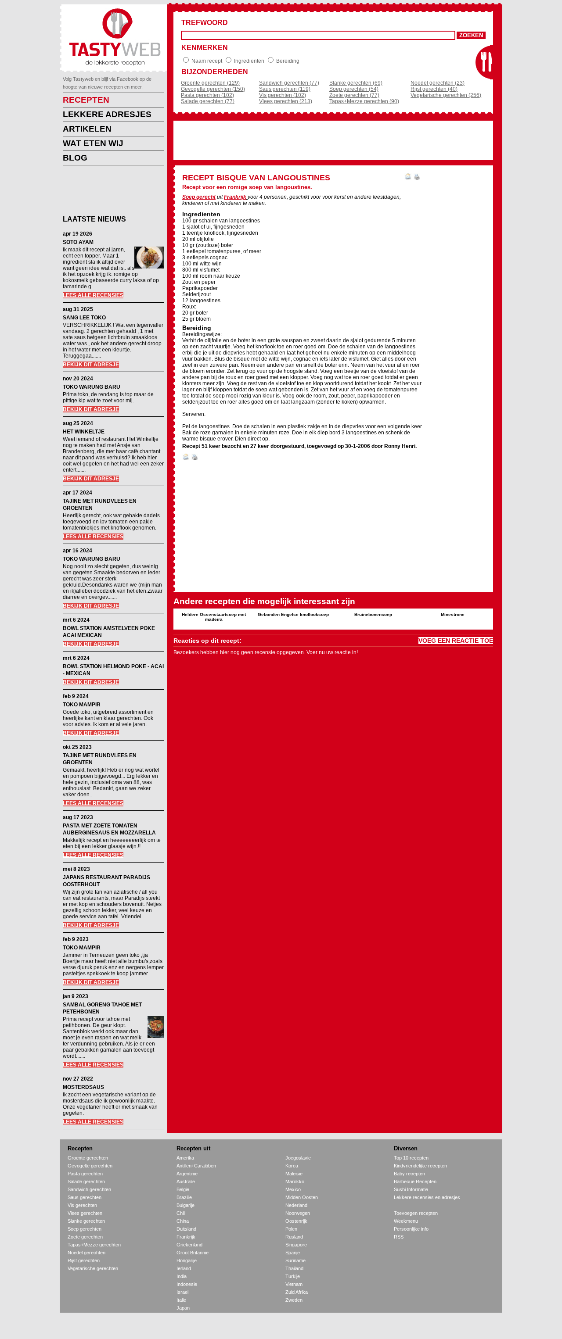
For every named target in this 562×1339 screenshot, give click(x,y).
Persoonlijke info (411, 1229)
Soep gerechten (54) (353, 89)
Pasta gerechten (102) (207, 95)
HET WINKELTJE (83, 432)
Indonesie (187, 1284)
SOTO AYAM (78, 242)
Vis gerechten (82, 1205)
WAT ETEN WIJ (93, 143)
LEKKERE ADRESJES (107, 114)
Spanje (292, 1252)
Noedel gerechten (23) (438, 83)
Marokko (294, 1181)
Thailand (294, 1268)
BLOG (75, 157)
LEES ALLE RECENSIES (93, 295)
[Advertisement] (107, 191)
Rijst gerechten (84, 1260)
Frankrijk (235, 197)
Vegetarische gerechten (93, 1268)
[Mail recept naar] (408, 178)
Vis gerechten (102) (282, 95)
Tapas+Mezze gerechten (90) (364, 101)
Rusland (294, 1236)
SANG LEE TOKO (84, 318)
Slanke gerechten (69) (355, 83)
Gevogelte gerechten (90, 1165)
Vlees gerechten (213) (285, 101)
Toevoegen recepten (416, 1213)
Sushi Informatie (411, 1189)
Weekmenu (406, 1221)
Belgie (183, 1189)
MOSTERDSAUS (83, 1087)
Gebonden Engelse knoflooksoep (293, 614)
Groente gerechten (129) (210, 83)
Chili (181, 1213)
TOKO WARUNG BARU (91, 387)
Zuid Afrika (296, 1292)
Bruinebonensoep (373, 614)
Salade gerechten (86, 1181)
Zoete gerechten (85, 1236)
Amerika (185, 1157)
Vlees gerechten (85, 1213)
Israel (182, 1292)
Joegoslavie (298, 1157)
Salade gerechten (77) (207, 101)
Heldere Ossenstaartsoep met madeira (214, 617)
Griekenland (189, 1244)
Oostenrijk (296, 1221)
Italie (181, 1300)
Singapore (296, 1244)
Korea (291, 1165)
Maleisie (294, 1173)
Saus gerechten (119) (284, 89)
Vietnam (294, 1284)
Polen (291, 1229)
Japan (183, 1307)
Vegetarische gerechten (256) (446, 95)
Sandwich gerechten (89, 1189)
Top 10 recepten (411, 1157)
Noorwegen (297, 1213)
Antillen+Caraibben (196, 1165)
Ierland (184, 1268)
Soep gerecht (199, 197)
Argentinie (187, 1173)
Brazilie (184, 1197)
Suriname (295, 1260)
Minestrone (453, 614)
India (182, 1276)
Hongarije (187, 1260)
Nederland (296, 1205)
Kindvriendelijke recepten (420, 1165)
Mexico (293, 1189)
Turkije (292, 1276)
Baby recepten (409, 1173)
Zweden (294, 1300)
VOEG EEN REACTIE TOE (455, 640)
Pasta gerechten (85, 1173)
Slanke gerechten (86, 1221)
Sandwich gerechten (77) (289, 83)
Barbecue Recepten (415, 1181)
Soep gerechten (84, 1229)
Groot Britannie (193, 1252)
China (183, 1221)
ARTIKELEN (87, 128)
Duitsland (186, 1229)
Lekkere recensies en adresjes (427, 1197)
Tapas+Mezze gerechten (94, 1244)
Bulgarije (186, 1205)
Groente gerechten (88, 1157)
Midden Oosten (301, 1197)
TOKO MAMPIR (82, 705)
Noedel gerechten (86, 1252)
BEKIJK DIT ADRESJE (91, 365)
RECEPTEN (86, 99)
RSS (398, 1236)
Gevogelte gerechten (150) (213, 89)
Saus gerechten (84, 1197)
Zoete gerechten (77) (354, 95)
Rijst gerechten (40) (434, 89)
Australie (186, 1181)
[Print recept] (417, 178)
